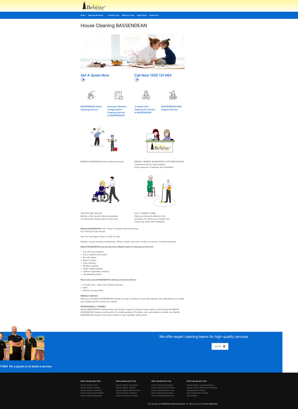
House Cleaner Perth (89, 385)
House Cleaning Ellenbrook (162, 395)
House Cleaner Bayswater (91, 395)
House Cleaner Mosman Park (128, 390)
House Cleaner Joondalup (197, 385)
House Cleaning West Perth (162, 390)
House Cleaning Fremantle (127, 395)
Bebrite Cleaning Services (174, 404)
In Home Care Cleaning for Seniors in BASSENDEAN (144, 109)
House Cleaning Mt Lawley (162, 393)
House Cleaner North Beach (92, 393)
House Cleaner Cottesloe (126, 393)
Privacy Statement (210, 404)
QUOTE (218, 346)
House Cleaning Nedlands (162, 385)
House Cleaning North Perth (163, 388)
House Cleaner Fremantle (91, 390)
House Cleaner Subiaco (90, 388)
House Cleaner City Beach (127, 385)
